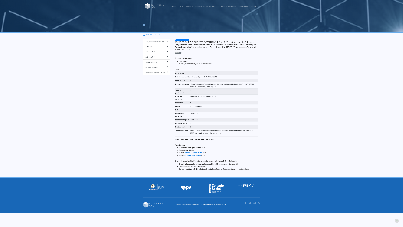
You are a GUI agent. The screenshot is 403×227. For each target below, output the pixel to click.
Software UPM (150, 57)
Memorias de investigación (155, 72)
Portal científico (243, 6)
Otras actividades (155, 35)
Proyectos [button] (173, 6)
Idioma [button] (253, 6)
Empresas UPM (151, 62)
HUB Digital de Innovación (226, 6)
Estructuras (189, 6)
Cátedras (198, 6)
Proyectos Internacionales (154, 41)
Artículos (148, 47)
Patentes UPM (150, 52)
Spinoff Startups (209, 6)
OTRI (181, 6)
